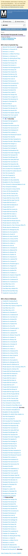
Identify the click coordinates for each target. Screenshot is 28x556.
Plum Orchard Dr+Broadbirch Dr (11, 410)
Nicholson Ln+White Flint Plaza (11, 54)
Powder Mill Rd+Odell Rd (9, 216)
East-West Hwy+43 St (8, 310)
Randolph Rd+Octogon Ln (10, 143)
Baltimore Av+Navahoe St (10, 257)
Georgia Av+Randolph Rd (10, 101)
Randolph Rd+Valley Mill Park (11, 159)
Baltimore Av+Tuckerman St (10, 282)
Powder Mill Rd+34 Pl (8, 207)
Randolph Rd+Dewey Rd (9, 70)
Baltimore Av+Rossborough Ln (11, 263)
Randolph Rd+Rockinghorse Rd (11, 67)
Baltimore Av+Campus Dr (9, 261)
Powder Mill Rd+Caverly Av (10, 209)
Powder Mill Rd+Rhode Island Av (11, 220)
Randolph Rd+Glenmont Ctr (10, 482)
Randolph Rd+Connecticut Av (11, 83)
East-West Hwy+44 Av (9, 284)
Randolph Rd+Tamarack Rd (10, 155)
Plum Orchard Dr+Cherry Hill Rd (11, 189)
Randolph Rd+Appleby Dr (10, 439)
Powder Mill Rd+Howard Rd (10, 218)
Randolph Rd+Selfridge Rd (10, 520)
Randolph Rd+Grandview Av (10, 99)
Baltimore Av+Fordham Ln (10, 272)
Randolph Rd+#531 (8, 466)
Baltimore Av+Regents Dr (9, 266)
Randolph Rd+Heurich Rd (10, 110)
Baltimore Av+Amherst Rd (10, 319)
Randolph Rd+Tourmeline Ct (10, 162)
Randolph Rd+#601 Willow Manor (12, 141)
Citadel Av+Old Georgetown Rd (11, 547)
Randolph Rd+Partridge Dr (10, 148)
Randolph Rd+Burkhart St (9, 146)
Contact (14, 553)
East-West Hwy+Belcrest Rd (10, 303)
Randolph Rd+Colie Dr (9, 79)
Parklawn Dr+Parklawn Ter (10, 60)
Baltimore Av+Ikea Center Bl (10, 236)
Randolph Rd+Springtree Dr (10, 121)
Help (2, 553)
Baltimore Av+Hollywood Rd (10, 241)
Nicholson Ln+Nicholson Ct (10, 56)
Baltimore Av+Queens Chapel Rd (11, 275)
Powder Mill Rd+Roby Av (9, 380)
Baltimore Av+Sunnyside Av (10, 232)
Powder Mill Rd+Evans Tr (9, 202)
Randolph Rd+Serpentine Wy (10, 164)
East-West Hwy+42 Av (9, 286)
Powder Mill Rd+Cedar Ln (10, 214)
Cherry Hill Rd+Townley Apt (10, 193)
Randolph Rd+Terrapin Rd (10, 94)
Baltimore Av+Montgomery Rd (11, 229)
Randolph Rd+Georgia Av (10, 106)
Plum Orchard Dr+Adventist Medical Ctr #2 (14, 184)
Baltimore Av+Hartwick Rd (10, 268)
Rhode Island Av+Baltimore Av (11, 227)
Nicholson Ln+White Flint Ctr (10, 540)
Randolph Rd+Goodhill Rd (10, 85)
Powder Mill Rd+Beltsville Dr (10, 205)
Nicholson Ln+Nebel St (9, 538)
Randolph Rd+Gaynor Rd (9, 526)
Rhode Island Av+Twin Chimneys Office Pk (14, 225)
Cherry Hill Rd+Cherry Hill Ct (10, 196)
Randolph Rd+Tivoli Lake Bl (10, 115)
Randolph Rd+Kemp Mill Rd (10, 471)
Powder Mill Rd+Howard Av (10, 373)
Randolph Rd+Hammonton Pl (10, 128)
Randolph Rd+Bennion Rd (10, 74)
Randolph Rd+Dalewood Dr (10, 88)
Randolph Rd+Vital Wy (9, 137)
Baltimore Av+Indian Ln (9, 243)
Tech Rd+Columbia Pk (9, 173)
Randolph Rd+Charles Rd (10, 72)
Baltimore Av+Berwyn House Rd (11, 335)
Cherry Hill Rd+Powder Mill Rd (11, 394)
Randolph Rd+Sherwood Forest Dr (12, 134)
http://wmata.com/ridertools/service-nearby (12, 7)
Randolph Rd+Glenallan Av (10, 480)
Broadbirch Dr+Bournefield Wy (11, 180)
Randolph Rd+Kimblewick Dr (10, 130)
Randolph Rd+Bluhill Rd (9, 90)
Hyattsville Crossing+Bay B (10, 293)
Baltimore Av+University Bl (10, 342)
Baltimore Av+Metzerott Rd (10, 250)
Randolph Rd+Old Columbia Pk (11, 166)
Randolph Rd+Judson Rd (9, 493)
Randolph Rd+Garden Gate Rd (11, 112)
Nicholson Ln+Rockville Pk (10, 49)
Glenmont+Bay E (7, 103)
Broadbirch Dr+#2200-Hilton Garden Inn (13, 414)
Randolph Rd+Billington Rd (10, 157)
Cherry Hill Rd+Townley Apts (10, 398)
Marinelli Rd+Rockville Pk (10, 47)
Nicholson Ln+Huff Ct (8, 51)
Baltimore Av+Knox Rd (9, 326)
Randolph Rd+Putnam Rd (10, 63)
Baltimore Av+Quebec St (9, 254)
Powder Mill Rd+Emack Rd (10, 211)
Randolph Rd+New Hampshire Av (12, 139)
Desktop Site (7, 553)
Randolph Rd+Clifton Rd (9, 448)
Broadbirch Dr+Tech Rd (9, 177)
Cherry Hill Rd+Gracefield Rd (10, 191)
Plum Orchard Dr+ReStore (10, 186)
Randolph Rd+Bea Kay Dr (10, 443)
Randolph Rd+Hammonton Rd (11, 125)
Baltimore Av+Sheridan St (10, 312)
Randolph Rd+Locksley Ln (10, 132)
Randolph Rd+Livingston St (10, 97)
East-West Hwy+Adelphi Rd (10, 288)
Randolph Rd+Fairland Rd (10, 446)
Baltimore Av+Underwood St (10, 279)
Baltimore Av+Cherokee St (10, 248)
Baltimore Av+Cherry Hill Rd (10, 239)
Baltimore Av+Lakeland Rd (10, 259)
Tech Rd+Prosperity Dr (9, 175)
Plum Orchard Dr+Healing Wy (11, 407)
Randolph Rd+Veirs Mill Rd (10, 76)
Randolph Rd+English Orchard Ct (12, 477)
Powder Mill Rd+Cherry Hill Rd (11, 198)
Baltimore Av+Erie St (8, 245)
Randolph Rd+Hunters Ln (9, 65)
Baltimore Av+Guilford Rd (9, 270)
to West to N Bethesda (7, 39)
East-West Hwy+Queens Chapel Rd (12, 305)
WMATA (19, 553)
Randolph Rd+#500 (8, 123)
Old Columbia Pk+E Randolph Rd (12, 168)
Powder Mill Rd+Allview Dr (10, 389)
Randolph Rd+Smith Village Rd (11, 153)
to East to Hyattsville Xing (8, 38)
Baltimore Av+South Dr (9, 234)
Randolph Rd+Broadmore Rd (10, 150)
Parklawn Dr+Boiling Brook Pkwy (11, 58)
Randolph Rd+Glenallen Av (10, 108)
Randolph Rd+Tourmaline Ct (10, 428)
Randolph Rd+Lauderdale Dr (10, 531)
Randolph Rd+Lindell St (9, 92)
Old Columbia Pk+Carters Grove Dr (12, 171)
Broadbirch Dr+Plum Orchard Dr (11, 182)
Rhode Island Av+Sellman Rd (11, 223)
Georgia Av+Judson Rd (9, 489)
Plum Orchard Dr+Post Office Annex (12, 405)
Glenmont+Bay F (7, 486)
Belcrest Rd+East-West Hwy (10, 291)
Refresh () (14, 29)
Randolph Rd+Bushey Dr (9, 81)
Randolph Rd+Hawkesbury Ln (11, 468)
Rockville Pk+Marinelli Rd (10, 545)
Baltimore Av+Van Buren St (10, 277)
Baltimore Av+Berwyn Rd (9, 252)
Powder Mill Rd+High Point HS (11, 200)
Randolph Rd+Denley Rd (9, 502)
